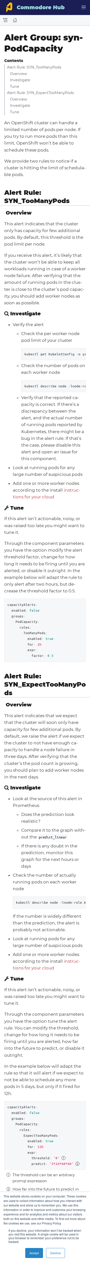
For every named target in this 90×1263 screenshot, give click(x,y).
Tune (14, 86)
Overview (18, 74)
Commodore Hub (41, 7)
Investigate (20, 80)
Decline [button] (55, 1253)
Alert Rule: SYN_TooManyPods (34, 67)
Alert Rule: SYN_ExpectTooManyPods (40, 93)
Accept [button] (34, 1253)
